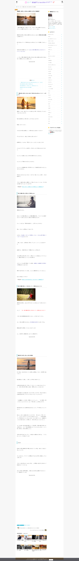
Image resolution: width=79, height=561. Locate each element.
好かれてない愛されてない (52, 64)
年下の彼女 (49, 86)
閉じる (33, 80)
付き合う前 (49, 47)
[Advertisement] (32, 69)
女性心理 (49, 71)
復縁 (49, 51)
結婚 (49, 103)
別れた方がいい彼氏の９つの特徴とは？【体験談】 (32, 186)
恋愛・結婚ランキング (50, 133)
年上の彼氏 (49, 62)
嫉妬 (49, 123)
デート (49, 110)
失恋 (49, 114)
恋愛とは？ (49, 112)
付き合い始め (50, 75)
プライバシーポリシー (52, 28)
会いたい (49, 101)
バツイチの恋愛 (50, 88)
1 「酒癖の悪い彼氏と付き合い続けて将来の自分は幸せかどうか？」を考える (31, 82)
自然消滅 (49, 77)
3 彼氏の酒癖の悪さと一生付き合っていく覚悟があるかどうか (29, 85)
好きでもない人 (50, 84)
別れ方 (18, 525)
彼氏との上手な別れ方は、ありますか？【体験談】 (32, 279)
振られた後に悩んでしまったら (52, 45)
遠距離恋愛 (49, 60)
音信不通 (49, 73)
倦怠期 (49, 108)
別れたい (26, 525)
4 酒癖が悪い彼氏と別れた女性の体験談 (25, 87)
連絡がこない (50, 49)
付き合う (49, 97)
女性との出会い (50, 116)
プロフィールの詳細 (52, 26)
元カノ (49, 90)
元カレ (49, 58)
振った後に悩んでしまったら (52, 38)
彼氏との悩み (22, 525)
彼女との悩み (50, 99)
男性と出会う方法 (50, 34)
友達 (49, 121)
